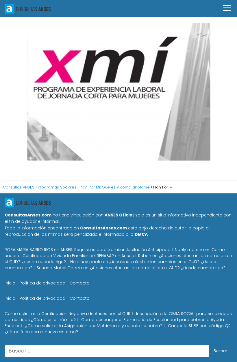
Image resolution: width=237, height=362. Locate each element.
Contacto (80, 283)
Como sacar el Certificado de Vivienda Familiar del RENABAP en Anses (115, 253)
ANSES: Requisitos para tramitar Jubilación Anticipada (115, 249)
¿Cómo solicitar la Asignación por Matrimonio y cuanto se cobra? (93, 326)
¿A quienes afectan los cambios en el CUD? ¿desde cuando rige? (157, 268)
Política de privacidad (42, 283)
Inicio (10, 283)
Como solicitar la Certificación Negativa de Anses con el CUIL (68, 313)
